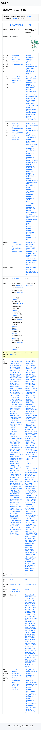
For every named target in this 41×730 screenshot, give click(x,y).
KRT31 (27, 456)
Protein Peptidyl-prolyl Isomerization (32, 124)
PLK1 (26, 501)
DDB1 (26, 415)
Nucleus (28, 56)
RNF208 (27, 515)
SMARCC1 (13, 510)
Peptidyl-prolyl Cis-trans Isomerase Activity (31, 78)
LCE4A (12, 462)
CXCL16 (16, 383)
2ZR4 (29, 616)
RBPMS (33, 512)
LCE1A (18, 453)
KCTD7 (16, 419)
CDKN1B (27, 399)
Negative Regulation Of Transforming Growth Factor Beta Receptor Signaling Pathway (32, 159)
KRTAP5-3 (19, 444)
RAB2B (12, 499)
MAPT (33, 474)
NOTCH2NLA (18, 481)
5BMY (33, 636)
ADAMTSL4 (16, 25)
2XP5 (33, 609)
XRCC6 (27, 560)
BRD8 (26, 379)
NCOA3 (33, 485)
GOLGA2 (32, 435)
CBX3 (18, 372)
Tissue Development (15, 683)
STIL (35, 533)
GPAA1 (34, 437)
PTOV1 (27, 506)
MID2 (17, 472)
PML (29, 501)
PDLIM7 (34, 495)
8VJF (29, 664)
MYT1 (26, 483)
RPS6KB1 (27, 517)
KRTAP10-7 (28, 465)
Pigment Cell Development (15, 138)
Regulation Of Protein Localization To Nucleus (30, 224)
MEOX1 (27, 478)
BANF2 (16, 369)
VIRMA (32, 556)
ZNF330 (12, 533)
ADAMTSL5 (18, 362)
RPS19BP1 (17, 501)
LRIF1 (30, 472)
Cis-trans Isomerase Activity (31, 94)
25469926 (29, 285)
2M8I (26, 602)
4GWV (26, 631)
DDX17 (30, 415)
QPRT (11, 497)
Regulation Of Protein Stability (31, 167)
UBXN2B (32, 554)
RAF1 (35, 508)
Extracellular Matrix (17, 64)
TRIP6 (16, 526)
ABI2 (26, 362)
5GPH (26, 638)
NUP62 (27, 494)
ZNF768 (27, 570)
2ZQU (33, 615)
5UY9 (30, 638)
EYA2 (30, 424)
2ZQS (26, 615)
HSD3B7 (16, 415)
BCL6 (35, 376)
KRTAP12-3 (13, 435)
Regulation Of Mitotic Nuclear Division (30, 141)
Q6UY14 (17, 591)
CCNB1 (27, 390)
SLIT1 (17, 508)
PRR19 (17, 494)
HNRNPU (27, 445)
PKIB (26, 497)
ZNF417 (12, 535)
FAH (21, 394)
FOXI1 (34, 428)
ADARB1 (27, 363)
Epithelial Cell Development (15, 124)
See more (27, 712)
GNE (16, 406)
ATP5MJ (33, 372)
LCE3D (16, 460)
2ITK (33, 598)
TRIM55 (17, 524)
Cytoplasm (29, 59)
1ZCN (26, 598)
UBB (30, 553)
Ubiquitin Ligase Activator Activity (31, 119)
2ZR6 (26, 618)
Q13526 (27, 590)
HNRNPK (33, 444)
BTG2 (30, 379)
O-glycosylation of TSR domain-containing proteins (17, 249)
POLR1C (12, 492)
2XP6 (26, 611)
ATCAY (27, 371)
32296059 (20, 287)
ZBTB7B (32, 563)
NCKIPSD (27, 485)
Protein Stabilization (29, 193)
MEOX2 (31, 478)
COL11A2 (27, 406)
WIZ (30, 558)
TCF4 (35, 536)
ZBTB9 (27, 565)
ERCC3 (12, 394)
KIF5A (31, 453)
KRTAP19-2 (13, 437)
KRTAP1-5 (13, 424)
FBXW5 (17, 399)
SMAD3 (27, 524)
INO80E (32, 449)
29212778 (20, 303)
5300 (26, 574)
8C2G (34, 661)
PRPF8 (27, 504)
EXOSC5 (17, 394)
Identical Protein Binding (16, 81)
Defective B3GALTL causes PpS (17, 244)
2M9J (33, 604)
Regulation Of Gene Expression (31, 149)
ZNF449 (27, 569)
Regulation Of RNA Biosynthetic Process (31, 696)
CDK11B (32, 396)
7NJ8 (36, 656)
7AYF (34, 645)
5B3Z (29, 636)
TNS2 (35, 540)
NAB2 (30, 483)
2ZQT (30, 615)
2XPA (29, 613)
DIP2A (12, 388)
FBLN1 (12, 397)
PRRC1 (31, 504)
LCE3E (20, 460)
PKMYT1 (34, 497)
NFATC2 (27, 490)
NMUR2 (12, 481)
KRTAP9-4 (13, 453)
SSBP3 (31, 531)
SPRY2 (16, 513)
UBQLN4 (27, 554)
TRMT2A (27, 549)
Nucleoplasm (30, 57)
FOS (26, 428)
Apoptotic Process (17, 127)
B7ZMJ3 (12, 591)
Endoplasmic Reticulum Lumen (17, 62)
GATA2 (19, 403)
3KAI (33, 623)
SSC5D (31, 533)
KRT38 (27, 458)
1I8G (32, 595)
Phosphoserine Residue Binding (31, 108)
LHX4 (17, 463)
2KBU (26, 600)
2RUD (26, 607)
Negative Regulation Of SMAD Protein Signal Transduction (30, 199)
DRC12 (35, 419)
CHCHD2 (12, 376)
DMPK (31, 419)
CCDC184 (34, 385)
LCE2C (12, 458)
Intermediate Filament (15, 671)
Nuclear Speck (30, 63)
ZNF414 (17, 533)
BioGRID (14, 18)
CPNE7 (12, 381)
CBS (26, 385)
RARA (29, 510)
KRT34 (31, 456)
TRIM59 (27, 547)
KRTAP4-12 (15, 440)
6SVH (30, 643)
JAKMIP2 (27, 451)
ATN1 (30, 371)
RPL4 (36, 515)
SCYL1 (30, 519)
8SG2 (29, 663)
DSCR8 (12, 390)
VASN (16, 529)
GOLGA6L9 (28, 437)
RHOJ (11, 501)
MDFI (30, 476)
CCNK (36, 390)
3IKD (35, 618)
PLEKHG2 (33, 499)
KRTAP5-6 (19, 445)
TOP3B (19, 522)
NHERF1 (32, 490)
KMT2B (32, 454)
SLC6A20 (12, 508)
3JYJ (29, 620)
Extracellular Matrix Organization (17, 129)
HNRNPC (32, 442)
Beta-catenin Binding (30, 88)
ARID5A (34, 369)
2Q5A (30, 606)
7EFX (26, 654)
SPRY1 (12, 513)
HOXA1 (18, 413)
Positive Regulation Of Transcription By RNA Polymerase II (32, 182)
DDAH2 (34, 413)
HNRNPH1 (28, 444)
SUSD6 (16, 515)
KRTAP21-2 (13, 438)
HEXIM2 (12, 412)
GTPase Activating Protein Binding (31, 103)
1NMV (26, 597)
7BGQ (30, 650)
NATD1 (12, 478)
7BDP (33, 647)
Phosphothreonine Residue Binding (31, 112)
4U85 (33, 632)
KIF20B (27, 453)
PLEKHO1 (13, 355)
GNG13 (20, 406)
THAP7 (33, 538)
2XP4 (29, 609)
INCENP (27, 449)
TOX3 (30, 542)
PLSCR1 (19, 488)
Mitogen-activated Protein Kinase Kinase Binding (31, 98)
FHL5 (34, 426)
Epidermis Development (15, 678)
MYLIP (12, 476)
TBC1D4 (27, 536)
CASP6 (27, 383)
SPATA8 (12, 512)
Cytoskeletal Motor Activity (31, 83)
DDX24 (35, 415)
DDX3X (27, 417)
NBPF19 (16, 478)
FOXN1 (27, 429)
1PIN (34, 597)
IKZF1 (31, 447)
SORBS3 (19, 510)
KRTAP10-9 (13, 433)
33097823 (18, 285)
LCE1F (12, 456)
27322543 (14, 330)
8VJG (33, 664)
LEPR (26, 472)
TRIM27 (31, 545)
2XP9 (26, 613)
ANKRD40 (32, 365)
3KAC (26, 622)
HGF (16, 412)
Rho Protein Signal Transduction (31, 145)
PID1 (19, 487)
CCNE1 (31, 390)
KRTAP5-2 (13, 444)
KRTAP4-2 (13, 442)
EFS (35, 421)
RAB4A (31, 508)
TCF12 (32, 536)
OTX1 (11, 487)
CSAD (31, 408)
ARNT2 (20, 365)
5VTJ (26, 639)
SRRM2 (27, 529)
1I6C (29, 595)
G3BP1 (27, 433)
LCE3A (20, 458)
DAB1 (26, 413)
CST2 (20, 381)
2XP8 (33, 611)
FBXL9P (16, 397)
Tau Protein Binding (32, 105)
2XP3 (26, 609)
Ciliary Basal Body (31, 66)
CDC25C (32, 392)
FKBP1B (15, 401)
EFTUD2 (27, 422)
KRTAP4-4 (19, 442)
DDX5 (30, 417)
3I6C (29, 618)
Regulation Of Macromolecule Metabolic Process (31, 702)
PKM (29, 497)
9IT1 (29, 666)
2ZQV (26, 616)
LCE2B (20, 456)
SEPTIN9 (34, 520)
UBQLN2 (34, 553)
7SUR (30, 661)
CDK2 (30, 397)
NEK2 (31, 487)
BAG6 (26, 374)
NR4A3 (12, 483)
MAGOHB (13, 470)
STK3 (26, 535)
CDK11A (27, 396)
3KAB (33, 620)
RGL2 (20, 499)
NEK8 (11, 479)
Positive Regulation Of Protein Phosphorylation (32, 132)
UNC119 (27, 556)
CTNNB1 (32, 412)
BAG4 (11, 369)
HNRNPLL (13, 413)
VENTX (20, 529)
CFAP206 (18, 374)
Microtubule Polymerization (30, 186)
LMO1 (18, 465)
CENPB (27, 401)
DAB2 (30, 413)
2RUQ (30, 607)
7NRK (30, 657)
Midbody (28, 64)
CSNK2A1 (27, 410)
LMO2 (11, 467)
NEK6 (35, 487)
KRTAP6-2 (13, 449)
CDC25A (27, 392)
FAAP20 (35, 424)
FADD (26, 426)
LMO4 (15, 467)
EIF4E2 (12, 392)
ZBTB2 (27, 561)
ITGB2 (15, 417)
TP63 (26, 544)
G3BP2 (31, 433)
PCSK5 (15, 487)
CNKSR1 (31, 404)
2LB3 (33, 600)
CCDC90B (34, 388)
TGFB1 (17, 519)
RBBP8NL (27, 512)
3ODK (33, 625)
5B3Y (26, 636)
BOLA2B (12, 371)
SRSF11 (31, 529)
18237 (11, 579)
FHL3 (11, 401)
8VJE (26, 664)
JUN (32, 451)
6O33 (26, 641)
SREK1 (27, 528)
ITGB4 (19, 417)
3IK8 (32, 618)
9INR (26, 666)
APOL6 (12, 365)
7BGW (30, 652)
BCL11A (27, 376)
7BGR (34, 650)
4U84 (29, 632)
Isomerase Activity (31, 91)
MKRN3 (12, 474)
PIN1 (31, 25)
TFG (26, 538)
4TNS (33, 631)
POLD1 (17, 490)
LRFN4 (17, 469)
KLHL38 (12, 422)
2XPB (33, 613)
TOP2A (27, 542)
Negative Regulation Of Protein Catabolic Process (31, 175)
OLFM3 (20, 485)
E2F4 (31, 421)
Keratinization (15, 673)
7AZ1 (26, 647)
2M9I (29, 604)
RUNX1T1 (13, 503)
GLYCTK (19, 404)
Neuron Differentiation (30, 152)
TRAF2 (27, 545)
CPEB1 (33, 406)
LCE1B (12, 454)
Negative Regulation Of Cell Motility (31, 237)
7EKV (30, 654)
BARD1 (30, 374)
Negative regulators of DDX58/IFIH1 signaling (32, 262)
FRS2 (30, 431)
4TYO (26, 632)
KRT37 (35, 456)
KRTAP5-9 (19, 447)
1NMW (30, 597)
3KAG (26, 623)
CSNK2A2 (34, 410)
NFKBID (16, 479)
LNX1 (19, 467)
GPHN (26, 438)
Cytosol (28, 61)
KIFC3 (35, 453)
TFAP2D (12, 519)
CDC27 (27, 394)
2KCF (30, 600)
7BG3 (26, 650)
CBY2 (29, 385)
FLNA (20, 401)
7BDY (29, 648)
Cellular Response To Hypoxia (31, 213)
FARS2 (18, 396)
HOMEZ (32, 445)
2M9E (33, 602)
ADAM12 (12, 362)
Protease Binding (16, 77)
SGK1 (30, 522)
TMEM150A (17, 520)
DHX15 (27, 419)
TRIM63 (12, 526)
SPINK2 (17, 512)
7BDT (26, 648)
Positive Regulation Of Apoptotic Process (17, 134)
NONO (26, 492)
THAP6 (12, 520)
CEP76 (27, 403)
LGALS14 (12, 463)
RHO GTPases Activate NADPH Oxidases (31, 248)
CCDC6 (32, 387)
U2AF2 (27, 553)
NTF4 (20, 483)
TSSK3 (12, 528)
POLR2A (27, 503)
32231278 (14, 333)
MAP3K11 (27, 474)
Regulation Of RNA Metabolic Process (31, 685)
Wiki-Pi (5, 3)
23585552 (15, 339)
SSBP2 (27, 531)
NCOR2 (27, 487)
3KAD (30, 622)
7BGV (26, 652)
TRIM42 (12, 524)
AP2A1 (27, 367)
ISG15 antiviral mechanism (30, 243)
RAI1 (26, 510)
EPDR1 (17, 392)
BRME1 (17, 371)
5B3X (33, 634)
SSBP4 (27, 533)
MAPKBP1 (19, 470)
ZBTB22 (31, 561)
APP (35, 367)
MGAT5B (12, 472)
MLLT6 (26, 479)
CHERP (17, 376)
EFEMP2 (17, 390)
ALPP (11, 363)
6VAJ (33, 643)
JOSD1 (12, 419)
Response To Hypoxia (30, 127)
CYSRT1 (17, 385)
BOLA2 (20, 369)
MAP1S (34, 472)
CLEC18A (12, 379)
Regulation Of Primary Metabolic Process (31, 671)
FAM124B (12, 396)
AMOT (26, 365)
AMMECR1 (17, 363)
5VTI (33, 638)
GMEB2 (27, 435)
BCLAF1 (27, 378)
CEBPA (32, 399)
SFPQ (26, 522)
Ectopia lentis (15, 278)
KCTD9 (12, 421)
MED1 (34, 476)
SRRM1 (31, 528)
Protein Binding (16, 79)
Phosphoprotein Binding (30, 115)
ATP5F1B (27, 372)
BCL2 (31, 376)
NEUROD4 (32, 488)
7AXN (30, 645)
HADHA (31, 440)
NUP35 (35, 492)
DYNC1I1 (27, 421)
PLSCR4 (12, 490)
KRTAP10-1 (28, 460)
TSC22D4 (27, 551)
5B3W (29, 634)
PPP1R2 (32, 503)
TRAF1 (34, 544)
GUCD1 (16, 410)
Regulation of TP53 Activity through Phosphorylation (31, 253)
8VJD (33, 663)
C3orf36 (34, 379)
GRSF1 (27, 440)
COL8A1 (18, 379)
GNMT (12, 408)
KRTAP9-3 (19, 451)
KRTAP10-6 (28, 463)
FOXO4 (31, 429)
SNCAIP (31, 524)
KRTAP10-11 (14, 426)
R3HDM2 (16, 497)
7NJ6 (32, 656)
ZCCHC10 (32, 565)
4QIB (30, 631)
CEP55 (31, 401)
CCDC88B (27, 388)
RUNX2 (33, 517)
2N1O (26, 606)
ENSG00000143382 (15, 584)
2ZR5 (33, 616)
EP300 (26, 424)
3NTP (30, 625)
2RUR (34, 607)
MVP (21, 474)
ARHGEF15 (28, 369)
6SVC (33, 641)
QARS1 (27, 508)
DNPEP (20, 388)
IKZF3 (35, 447)
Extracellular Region (15, 56)
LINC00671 (13, 465)
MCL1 (26, 476)
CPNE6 (27, 408)
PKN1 (14, 488)
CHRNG (20, 378)
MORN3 (17, 474)
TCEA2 (17, 517)
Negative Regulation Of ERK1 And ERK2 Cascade (31, 208)
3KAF (33, 622)
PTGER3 (12, 495)
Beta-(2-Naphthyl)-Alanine (31, 268)
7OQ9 (26, 659)
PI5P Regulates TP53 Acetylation (31, 258)
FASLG (30, 426)
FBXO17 (12, 399)
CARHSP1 (34, 381)
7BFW (33, 648)
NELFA (27, 488)
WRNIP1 (33, 558)
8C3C (26, 663)
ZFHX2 (16, 531)
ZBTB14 (31, 560)
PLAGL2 (27, 499)
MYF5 (36, 481)
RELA (26, 513)
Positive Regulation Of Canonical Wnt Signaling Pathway (32, 217)
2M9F (26, 604)
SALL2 (18, 503)
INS (21, 415)
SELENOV (28, 520)
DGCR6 (12, 387)
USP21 (12, 529)
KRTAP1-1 (18, 422)
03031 (26, 579)
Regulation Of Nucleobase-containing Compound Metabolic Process (31, 678)
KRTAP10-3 (13, 428)
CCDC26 (12, 374)
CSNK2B (27, 412)
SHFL (16, 504)
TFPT (29, 538)
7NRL (33, 657)
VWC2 (11, 531)
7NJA (26, 657)
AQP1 (16, 365)
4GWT (34, 629)
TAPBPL (12, 517)
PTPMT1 (17, 495)
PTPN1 (31, 506)
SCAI (26, 519)
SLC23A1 (18, 506)
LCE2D (16, 458)
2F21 (29, 598)
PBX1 (30, 495)
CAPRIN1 (27, 381)
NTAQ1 (16, 483)
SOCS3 (34, 526)
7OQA (30, 659)
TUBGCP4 (17, 528)
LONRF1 (12, 469)
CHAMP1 (31, 403)
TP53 (34, 542)
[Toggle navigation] (37, 3)
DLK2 (15, 388)
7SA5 (34, 659)
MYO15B (16, 476)
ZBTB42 (27, 563)
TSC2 (31, 549)
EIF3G (32, 422)
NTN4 (11, 485)
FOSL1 (30, 428)
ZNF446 (31, 567)
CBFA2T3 (32, 383)
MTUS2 (31, 481)
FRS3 (11, 403)
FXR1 (15, 403)
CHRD (16, 378)
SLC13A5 (12, 506)
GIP (11, 404)
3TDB (26, 629)
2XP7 (29, 611)
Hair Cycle (15, 689)
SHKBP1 (35, 522)
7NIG (29, 656)
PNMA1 (33, 501)
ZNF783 (32, 570)
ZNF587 (17, 535)
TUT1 (32, 551)
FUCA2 (35, 431)
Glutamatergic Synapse (30, 69)
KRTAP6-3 (19, 449)
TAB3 (35, 535)
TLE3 (31, 540)
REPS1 (30, 513)
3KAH (30, 623)
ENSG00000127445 (30, 584)
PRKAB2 (12, 494)
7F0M (33, 654)
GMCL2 (12, 406)
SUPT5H (30, 535)
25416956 (28, 16)
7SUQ (26, 661)
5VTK (29, 639)
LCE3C (12, 460)
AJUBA (32, 363)
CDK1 (30, 394)
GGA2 (35, 433)
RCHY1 (16, 499)
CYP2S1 (12, 385)
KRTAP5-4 (13, 445)
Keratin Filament (16, 675)
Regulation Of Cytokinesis (30, 170)
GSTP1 (12, 410)
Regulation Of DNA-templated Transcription (30, 691)
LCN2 (33, 470)
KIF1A (16, 421)
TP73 (29, 544)
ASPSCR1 (13, 367)
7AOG (26, 645)
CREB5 (16, 381)
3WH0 (30, 629)
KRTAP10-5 (13, 429)
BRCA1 (32, 378)
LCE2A (16, 456)
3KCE (26, 625)
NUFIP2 (15, 485)
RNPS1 (32, 515)
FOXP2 (27, 431)
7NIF (26, 656)
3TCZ (33, 627)
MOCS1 (31, 479)
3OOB (26, 627)
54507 (11, 574)
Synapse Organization (30, 190)
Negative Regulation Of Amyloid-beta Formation (30, 231)
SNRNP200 (28, 526)
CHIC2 (12, 378)
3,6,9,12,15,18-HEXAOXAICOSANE (32, 273)
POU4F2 (17, 492)
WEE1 (26, 558)
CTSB (11, 383)
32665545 (19, 292)
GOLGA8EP (17, 408)
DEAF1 (35, 417)
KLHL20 (27, 454)
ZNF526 (32, 569)
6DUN (33, 639)
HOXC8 (12, 415)
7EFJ (34, 652)
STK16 (12, 515)
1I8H (35, 595)
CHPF (26, 404)
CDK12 (27, 397)
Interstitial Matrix (16, 59)
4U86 (26, 634)
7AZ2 (29, 647)
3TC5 (30, 627)
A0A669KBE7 (14, 590)
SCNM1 (12, 504)
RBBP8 (34, 510)
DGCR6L (17, 387)
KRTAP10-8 (13, 431)
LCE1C (16, 454)
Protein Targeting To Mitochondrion (31, 136)
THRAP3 (27, 540)
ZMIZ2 (26, 567)
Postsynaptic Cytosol (30, 72)
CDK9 (34, 397)
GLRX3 (14, 404)
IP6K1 (11, 417)
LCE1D (20, 454)
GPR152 (31, 438)
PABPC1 (31, 494)
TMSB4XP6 (13, 522)
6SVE (26, 643)
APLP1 (31, 367)
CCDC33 (27, 387)
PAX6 (26, 495)
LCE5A (16, 462)
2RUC (33, 606)
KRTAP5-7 (13, 447)
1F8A (26, 595)
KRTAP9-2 (13, 451)
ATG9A (18, 367)
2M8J (29, 602)
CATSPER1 (13, 372)
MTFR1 (27, 481)
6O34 (29, 641)
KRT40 (31, 458)
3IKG (26, 620)
